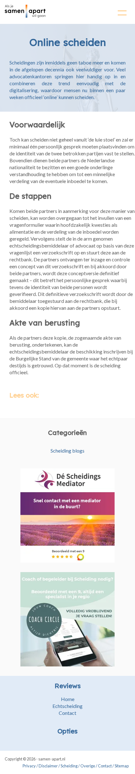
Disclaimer (48, 765)
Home (67, 699)
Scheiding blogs (67, 451)
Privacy (29, 765)
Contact (67, 713)
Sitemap (122, 765)
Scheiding (69, 765)
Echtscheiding (67, 706)
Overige (87, 765)
